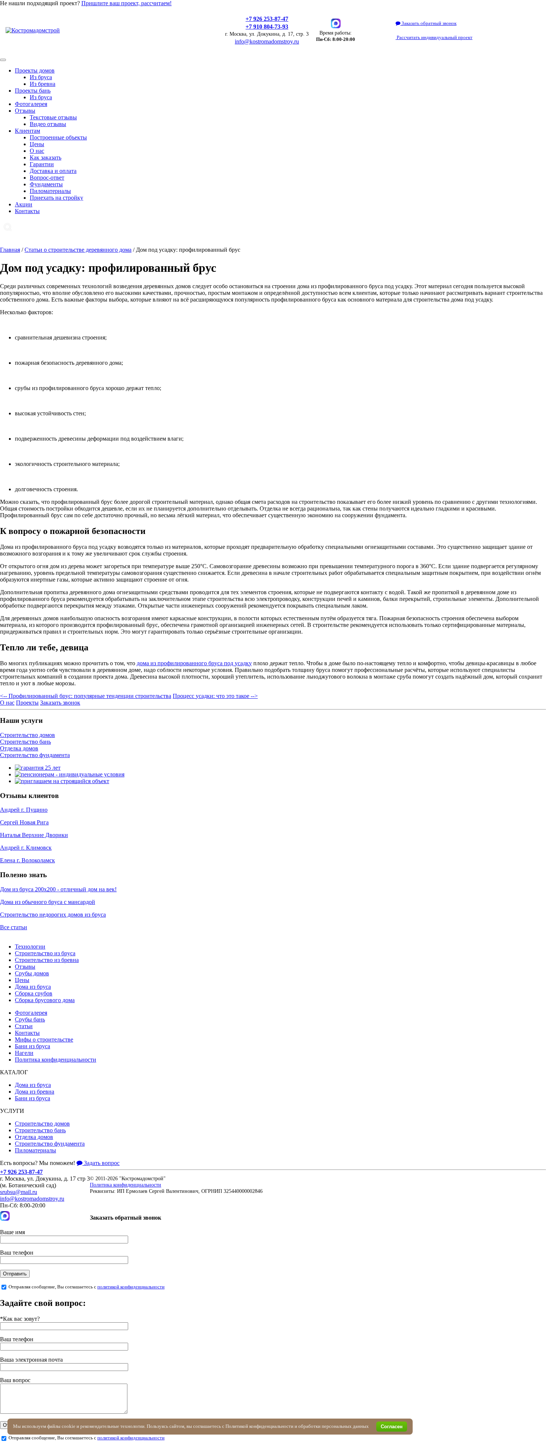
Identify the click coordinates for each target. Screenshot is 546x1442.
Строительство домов (27, 735)
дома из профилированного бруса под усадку (194, 663)
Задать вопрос (101, 1163)
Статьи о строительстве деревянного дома (78, 250)
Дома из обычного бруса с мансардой (47, 902)
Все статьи (13, 927)
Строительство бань (25, 741)
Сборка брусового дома (45, 1000)
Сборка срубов (33, 993)
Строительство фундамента (35, 755)
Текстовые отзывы (53, 117)
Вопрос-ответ (47, 177)
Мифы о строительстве (44, 1039)
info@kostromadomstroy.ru (267, 41)
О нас (37, 151)
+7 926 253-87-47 (267, 19)
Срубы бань (30, 1019)
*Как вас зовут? (20, 1319)
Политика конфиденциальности (55, 1059)
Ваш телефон (16, 1252)
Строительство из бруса (45, 953)
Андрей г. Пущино (24, 810)
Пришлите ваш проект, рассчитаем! (126, 3)
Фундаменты (46, 184)
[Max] (336, 23)
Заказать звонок (60, 702)
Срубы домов (32, 973)
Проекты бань (33, 90)
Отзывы (25, 110)
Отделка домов (19, 748)
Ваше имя (12, 1232)
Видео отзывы (48, 124)
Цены (37, 144)
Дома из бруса (33, 987)
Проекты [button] (27, 702)
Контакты (27, 211)
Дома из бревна (34, 1091)
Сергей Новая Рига (24, 822)
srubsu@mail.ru (18, 1192)
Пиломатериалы (50, 191)
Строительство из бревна (47, 960)
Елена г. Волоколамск (27, 860)
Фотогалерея (31, 104)
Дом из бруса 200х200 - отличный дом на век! (58, 889)
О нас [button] (7, 702)
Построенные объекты (58, 137)
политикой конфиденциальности (131, 1287)
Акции (23, 204)
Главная (10, 250)
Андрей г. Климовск (26, 847)
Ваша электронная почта (31, 1359)
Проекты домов (35, 70)
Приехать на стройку (56, 197)
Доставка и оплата (53, 171)
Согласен (392, 1426)
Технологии (30, 946)
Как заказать (45, 157)
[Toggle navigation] (3, 60)
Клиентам (27, 131)
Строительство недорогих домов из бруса (53, 914)
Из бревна (42, 84)
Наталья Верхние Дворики (34, 835)
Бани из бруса (32, 1046)
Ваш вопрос (15, 1380)
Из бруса (41, 77)
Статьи (24, 1026)
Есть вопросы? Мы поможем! (37, 1163)
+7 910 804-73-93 (267, 26)
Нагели (24, 1053)
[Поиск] (8, 227)
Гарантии (42, 164)
